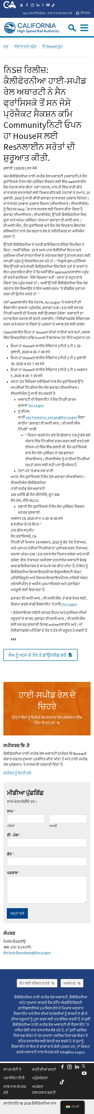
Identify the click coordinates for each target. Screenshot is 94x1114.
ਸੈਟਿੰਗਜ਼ (85, 13)
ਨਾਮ (11, 811)
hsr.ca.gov (36, 405)
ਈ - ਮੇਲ (14, 835)
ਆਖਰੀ (53, 826)
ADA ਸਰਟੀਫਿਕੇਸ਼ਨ (34, 13)
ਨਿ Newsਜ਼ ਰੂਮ (52, 46)
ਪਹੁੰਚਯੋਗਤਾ (40, 1078)
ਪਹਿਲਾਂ (11, 826)
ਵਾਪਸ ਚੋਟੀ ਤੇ (12, 1069)
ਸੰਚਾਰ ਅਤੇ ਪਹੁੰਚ (25, 46)
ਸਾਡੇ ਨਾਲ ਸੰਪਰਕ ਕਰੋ (59, 13)
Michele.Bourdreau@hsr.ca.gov (27, 952)
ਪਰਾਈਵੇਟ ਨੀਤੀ (14, 1078)
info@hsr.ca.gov (72, 1052)
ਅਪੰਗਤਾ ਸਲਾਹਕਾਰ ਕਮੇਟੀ (44, 1089)
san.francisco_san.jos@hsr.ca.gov (51, 417)
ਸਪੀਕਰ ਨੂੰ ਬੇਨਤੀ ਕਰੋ (17, 772)
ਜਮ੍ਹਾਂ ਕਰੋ (17, 913)
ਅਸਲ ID (73, 983)
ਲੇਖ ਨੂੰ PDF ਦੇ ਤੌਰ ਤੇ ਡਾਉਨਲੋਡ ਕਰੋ (43, 654)
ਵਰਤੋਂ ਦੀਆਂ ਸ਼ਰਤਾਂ (44, 1069)
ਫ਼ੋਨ (10, 854)
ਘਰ (5, 46)
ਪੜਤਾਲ (13, 872)
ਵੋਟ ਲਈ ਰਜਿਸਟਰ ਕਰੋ (38, 983)
